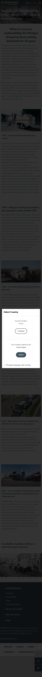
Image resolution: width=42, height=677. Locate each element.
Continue (21, 331)
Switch (21, 355)
